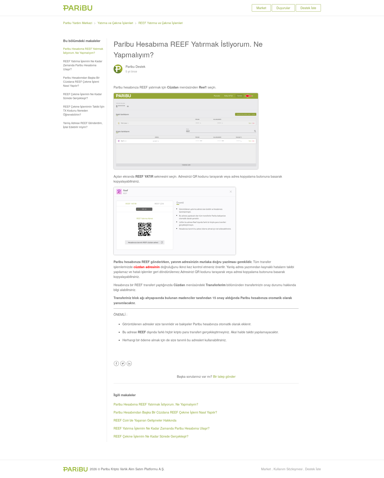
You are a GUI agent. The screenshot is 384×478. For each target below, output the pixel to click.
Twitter (123, 363)
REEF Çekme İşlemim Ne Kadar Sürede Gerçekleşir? (82, 96)
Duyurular (283, 8)
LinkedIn (129, 363)
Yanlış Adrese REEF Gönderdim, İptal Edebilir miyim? (82, 125)
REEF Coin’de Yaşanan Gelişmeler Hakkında (145, 420)
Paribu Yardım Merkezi (77, 23)
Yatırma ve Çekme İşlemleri (115, 23)
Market (261, 8)
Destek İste (308, 8)
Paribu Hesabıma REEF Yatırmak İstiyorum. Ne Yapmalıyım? (83, 50)
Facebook (116, 363)
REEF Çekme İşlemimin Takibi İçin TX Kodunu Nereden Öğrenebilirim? (83, 110)
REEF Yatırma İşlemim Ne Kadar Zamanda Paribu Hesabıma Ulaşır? (82, 65)
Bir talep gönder (224, 376)
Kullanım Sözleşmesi (288, 469)
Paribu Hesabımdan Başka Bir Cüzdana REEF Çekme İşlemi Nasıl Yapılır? (81, 81)
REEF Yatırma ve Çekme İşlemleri (160, 23)
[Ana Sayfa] (77, 9)
